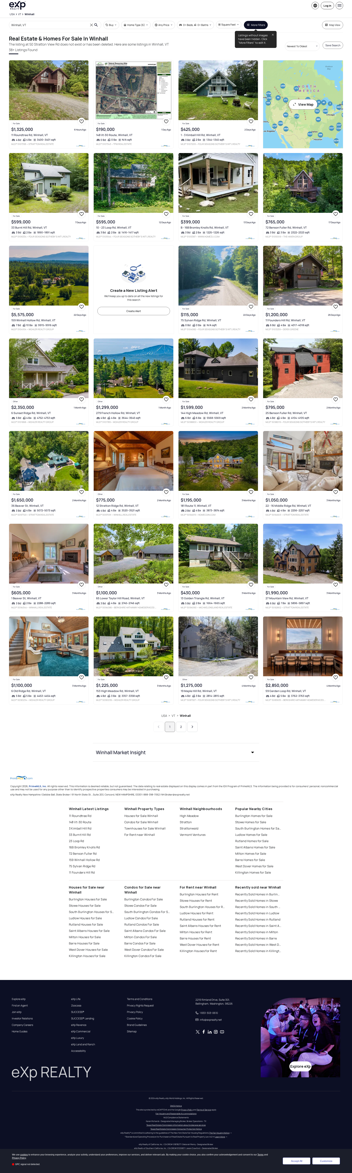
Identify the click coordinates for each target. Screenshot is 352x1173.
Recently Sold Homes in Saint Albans (258, 926)
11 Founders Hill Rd (82, 872)
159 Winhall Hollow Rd (84, 860)
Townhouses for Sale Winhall (145, 828)
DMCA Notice (176, 1106)
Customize (326, 1160)
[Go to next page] (192, 727)
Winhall (185, 716)
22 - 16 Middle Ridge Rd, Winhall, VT (288, 506)
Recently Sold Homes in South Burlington (258, 907)
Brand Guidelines (137, 1025)
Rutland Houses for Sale (86, 924)
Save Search (332, 45)
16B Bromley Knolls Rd (84, 847)
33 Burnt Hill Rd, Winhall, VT (29, 227)
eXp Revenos (78, 1025)
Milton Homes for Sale (250, 854)
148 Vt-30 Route (80, 822)
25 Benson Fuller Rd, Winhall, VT (286, 413)
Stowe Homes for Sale (250, 822)
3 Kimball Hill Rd (80, 828)
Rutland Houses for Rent (197, 919)
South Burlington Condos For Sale (147, 912)
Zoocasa (76, 1005)
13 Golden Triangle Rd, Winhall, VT (203, 598)
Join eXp (16, 1012)
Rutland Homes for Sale (252, 841)
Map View (334, 25)
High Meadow (189, 816)
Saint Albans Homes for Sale (255, 847)
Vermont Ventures (193, 835)
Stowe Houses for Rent (196, 901)
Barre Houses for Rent (195, 938)
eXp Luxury (77, 1038)
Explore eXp (18, 999)
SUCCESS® (77, 1012)
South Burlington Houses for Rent (203, 907)
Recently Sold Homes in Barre (256, 938)
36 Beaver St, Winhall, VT (27, 506)
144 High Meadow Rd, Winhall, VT (202, 413)
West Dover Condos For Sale (144, 950)
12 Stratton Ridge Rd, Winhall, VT (117, 506)
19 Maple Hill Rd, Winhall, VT (199, 691)
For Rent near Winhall (139, 835)
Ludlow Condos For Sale (141, 918)
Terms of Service (204, 1109)
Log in (327, 5)
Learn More (220, 1136)
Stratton (186, 822)
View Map (306, 104)
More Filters (258, 25)
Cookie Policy (134, 1018)
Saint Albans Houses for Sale (89, 931)
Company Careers (22, 1025)
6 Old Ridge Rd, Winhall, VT (28, 691)
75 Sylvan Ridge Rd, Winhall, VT (201, 320)
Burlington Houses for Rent (199, 894)
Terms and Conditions (139, 999)
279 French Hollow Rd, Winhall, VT (118, 413)
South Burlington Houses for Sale (92, 912)
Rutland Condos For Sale (141, 924)
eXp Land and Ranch (83, 1044)
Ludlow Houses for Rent (196, 913)
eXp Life (75, 999)
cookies (24, 1154)
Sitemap (132, 1031)
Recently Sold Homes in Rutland (257, 919)
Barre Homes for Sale (250, 860)
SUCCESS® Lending (82, 1018)
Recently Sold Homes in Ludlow (257, 913)
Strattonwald (189, 828)
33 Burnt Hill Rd (80, 835)
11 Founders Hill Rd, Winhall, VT (285, 320)
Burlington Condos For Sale (143, 899)
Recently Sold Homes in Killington (258, 951)
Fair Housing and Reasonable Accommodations (176, 1113)
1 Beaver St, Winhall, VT (26, 598)
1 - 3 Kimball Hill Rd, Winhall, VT (200, 135)
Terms (260, 1154)
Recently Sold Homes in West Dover (258, 945)
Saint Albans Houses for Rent (200, 926)
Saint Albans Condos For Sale (145, 931)
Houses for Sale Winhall (141, 816)
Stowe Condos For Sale (140, 906)
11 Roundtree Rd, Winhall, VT (29, 135)
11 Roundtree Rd (80, 816)
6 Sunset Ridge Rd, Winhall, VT (31, 413)
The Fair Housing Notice (219, 1133)
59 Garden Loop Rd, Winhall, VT (286, 691)
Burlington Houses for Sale (88, 899)
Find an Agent (20, 1005)
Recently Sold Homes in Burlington (258, 894)
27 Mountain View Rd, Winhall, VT (287, 598)
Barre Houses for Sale (84, 943)
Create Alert (133, 311)
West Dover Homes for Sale (254, 866)
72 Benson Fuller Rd (83, 854)
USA (164, 716)
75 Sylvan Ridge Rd (82, 866)
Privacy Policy (135, 1012)
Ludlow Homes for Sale (251, 835)
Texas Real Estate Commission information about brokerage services (176, 1125)
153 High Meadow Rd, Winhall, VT (117, 691)
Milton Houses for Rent (196, 932)
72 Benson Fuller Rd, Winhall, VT (286, 227)
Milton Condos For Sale (140, 937)
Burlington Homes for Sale (254, 816)
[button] (176, 752)
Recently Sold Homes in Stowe (256, 901)
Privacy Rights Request (140, 1005)
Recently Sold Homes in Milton (256, 932)
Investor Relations (22, 1018)
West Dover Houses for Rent (199, 945)
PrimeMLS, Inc (37, 786)
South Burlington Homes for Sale (258, 828)
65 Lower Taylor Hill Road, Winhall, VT (120, 598)
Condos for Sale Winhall (141, 822)
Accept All (296, 1160)
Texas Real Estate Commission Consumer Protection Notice (176, 1129)
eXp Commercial (80, 1031)
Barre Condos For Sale (140, 943)
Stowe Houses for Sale (85, 906)
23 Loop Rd (76, 841)
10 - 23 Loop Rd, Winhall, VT (113, 227)
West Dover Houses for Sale (88, 950)
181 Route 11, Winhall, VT (196, 506)
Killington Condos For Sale (142, 956)
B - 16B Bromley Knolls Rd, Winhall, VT (205, 227)
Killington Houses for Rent (198, 951)
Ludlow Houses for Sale (85, 918)
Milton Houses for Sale (85, 937)
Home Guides (19, 1031)
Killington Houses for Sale (87, 956)
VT (173, 716)
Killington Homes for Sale (253, 872)
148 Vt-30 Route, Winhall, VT (114, 135)
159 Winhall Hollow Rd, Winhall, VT (33, 320)
